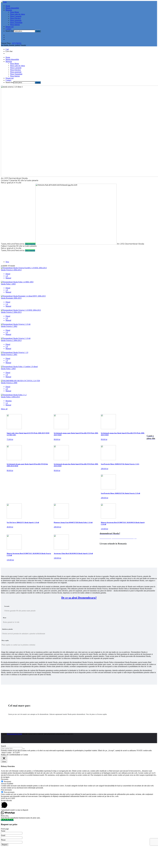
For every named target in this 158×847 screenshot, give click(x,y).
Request (4, 844)
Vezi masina (30, 244)
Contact (8, 29)
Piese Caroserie (15, 16)
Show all (4, 409)
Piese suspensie (15, 20)
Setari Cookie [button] (6, 753)
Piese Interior (15, 25)
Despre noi (10, 27)
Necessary (7, 781)
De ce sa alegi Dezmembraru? (79, 597)
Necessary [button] (4, 779)
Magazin (9, 10)
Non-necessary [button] (6, 790)
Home (8, 6)
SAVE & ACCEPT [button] (8, 798)
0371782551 (16, 43)
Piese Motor (14, 12)
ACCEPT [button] (16, 753)
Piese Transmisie (16, 22)
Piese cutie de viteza (17, 14)
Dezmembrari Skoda (14, 734)
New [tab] (7, 262)
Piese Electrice (15, 18)
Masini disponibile (12, 8)
